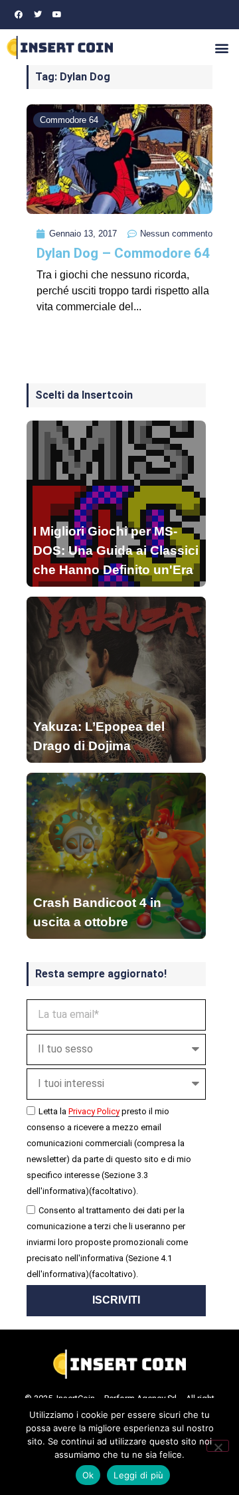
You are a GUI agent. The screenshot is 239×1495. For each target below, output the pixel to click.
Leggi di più (138, 1475)
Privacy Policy (94, 1111)
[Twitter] (38, 15)
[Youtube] (57, 15)
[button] (221, 47)
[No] (217, 1446)
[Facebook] (19, 15)
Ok (88, 1475)
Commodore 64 (69, 120)
